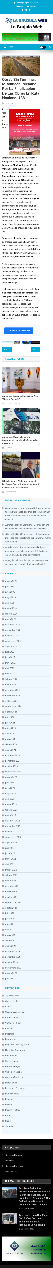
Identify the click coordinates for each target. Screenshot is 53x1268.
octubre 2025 (11, 635)
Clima (8, 1006)
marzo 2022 (11, 870)
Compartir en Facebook (18, 331)
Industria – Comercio (15, 1088)
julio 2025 (9, 652)
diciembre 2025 (12, 624)
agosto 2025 (11, 646)
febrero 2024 (11, 744)
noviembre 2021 (12, 891)
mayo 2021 (10, 924)
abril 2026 (9, 603)
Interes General (12, 1094)
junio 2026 (10, 592)
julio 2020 (9, 978)
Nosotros (19, 6)
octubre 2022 (11, 831)
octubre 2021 (11, 897)
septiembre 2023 (13, 771)
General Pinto (11, 1061)
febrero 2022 (11, 875)
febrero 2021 (11, 940)
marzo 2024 (11, 739)
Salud (8, 1121)
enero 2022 (10, 880)
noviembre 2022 (12, 826)
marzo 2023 (11, 804)
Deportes (9, 1034)
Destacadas (10, 1039)
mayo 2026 (10, 597)
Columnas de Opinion (15, 1012)
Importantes (11, 1083)
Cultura (8, 1028)
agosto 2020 (11, 973)
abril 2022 (9, 864)
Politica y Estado (12, 1110)
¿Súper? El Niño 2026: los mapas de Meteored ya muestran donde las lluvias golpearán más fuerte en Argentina (28, 538)
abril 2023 (9, 799)
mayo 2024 (10, 728)
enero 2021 (10, 946)
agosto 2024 (11, 712)
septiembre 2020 (13, 968)
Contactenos (32, 6)
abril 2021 (9, 930)
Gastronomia (11, 1055)
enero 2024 (10, 750)
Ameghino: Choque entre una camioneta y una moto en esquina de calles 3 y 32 (20, 440)
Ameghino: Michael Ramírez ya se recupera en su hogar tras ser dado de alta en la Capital (26, 562)
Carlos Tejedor (12, 1001)
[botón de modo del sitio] (43, 47)
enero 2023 (10, 815)
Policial (8, 1104)
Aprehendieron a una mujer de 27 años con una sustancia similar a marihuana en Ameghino (27, 527)
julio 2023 (9, 782)
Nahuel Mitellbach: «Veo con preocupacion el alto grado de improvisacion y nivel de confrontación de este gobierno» (36, 349)
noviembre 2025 (12, 630)
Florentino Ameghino (15, 1050)
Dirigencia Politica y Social (17, 1044)
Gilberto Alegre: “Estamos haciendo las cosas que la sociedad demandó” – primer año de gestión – (20, 484)
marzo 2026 (11, 608)
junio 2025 (10, 657)
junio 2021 (10, 919)
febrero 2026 (11, 614)
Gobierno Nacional (13, 1072)
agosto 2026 (11, 581)
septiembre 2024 (13, 706)
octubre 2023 (11, 766)
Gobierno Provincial (14, 1077)
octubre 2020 (11, 962)
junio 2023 (10, 788)
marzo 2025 (11, 674)
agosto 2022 (11, 842)
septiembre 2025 (13, 641)
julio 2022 (9, 848)
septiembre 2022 (13, 837)
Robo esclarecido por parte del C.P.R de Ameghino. (9, 349)
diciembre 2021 (12, 886)
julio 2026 (9, 586)
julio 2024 (9, 717)
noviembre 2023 (12, 761)
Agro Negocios (12, 995)
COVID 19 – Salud (13, 1023)
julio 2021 (9, 913)
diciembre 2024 (12, 690)
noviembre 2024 (12, 695)
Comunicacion (12, 1017)
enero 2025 (10, 684)
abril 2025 (9, 668)
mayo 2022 (10, 859)
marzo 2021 (11, 935)
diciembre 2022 (12, 821)
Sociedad (9, 1126)
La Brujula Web (26, 27)
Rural (7, 1115)
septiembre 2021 (13, 902)
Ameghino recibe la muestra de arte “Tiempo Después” (20, 397)
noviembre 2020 (12, 957)
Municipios (10, 1099)
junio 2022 (10, 853)
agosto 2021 (11, 908)
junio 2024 (10, 723)
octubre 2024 (11, 701)
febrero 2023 (11, 810)
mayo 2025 (10, 663)
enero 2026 (10, 619)
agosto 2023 (11, 777)
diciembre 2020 (12, 951)
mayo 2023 (10, 793)
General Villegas (12, 1066)
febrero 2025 (11, 679)
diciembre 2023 (12, 755)
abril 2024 (9, 733)
